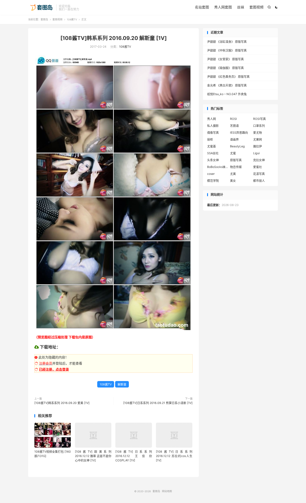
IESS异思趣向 (239, 132)
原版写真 (236, 160)
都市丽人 (259, 180)
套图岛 (41, 7)
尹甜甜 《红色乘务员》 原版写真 (228, 76)
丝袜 (240, 7)
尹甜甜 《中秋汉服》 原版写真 (227, 50)
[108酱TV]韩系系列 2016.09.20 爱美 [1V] (62, 403)
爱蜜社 (257, 167)
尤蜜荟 (211, 146)
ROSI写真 (259, 118)
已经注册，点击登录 (54, 369)
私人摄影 (213, 125)
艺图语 (234, 125)
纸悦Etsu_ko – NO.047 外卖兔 (227, 94)
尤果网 (257, 139)
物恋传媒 (236, 167)
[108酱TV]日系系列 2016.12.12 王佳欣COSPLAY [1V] (133, 456)
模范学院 (213, 180)
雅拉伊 (257, 146)
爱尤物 (257, 132)
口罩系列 (259, 125)
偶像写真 (213, 132)
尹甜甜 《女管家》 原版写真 (225, 59)
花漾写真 (259, 173)
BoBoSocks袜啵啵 (217, 167)
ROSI (233, 118)
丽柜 (210, 139)
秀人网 (211, 118)
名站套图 (202, 7)
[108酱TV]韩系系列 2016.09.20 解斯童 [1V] (113, 38)
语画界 (234, 139)
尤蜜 (233, 153)
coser (211, 173)
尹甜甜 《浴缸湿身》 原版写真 (227, 41)
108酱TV (72, 19)
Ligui (256, 153)
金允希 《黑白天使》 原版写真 (227, 85)
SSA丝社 (213, 153)
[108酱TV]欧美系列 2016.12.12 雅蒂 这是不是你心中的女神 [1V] (93, 456)
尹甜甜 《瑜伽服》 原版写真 (225, 68)
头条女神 (213, 160)
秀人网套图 (223, 7)
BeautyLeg (237, 146)
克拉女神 (259, 160)
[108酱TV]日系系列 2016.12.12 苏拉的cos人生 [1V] (174, 456)
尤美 (233, 173)
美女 (233, 180)
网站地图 (167, 491)
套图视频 (256, 7)
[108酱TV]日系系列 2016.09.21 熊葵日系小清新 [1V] (158, 403)
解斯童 (122, 384)
